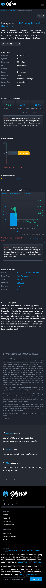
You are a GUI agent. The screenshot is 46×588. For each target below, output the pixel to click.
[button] (39, 16)
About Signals (7, 533)
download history (35, 238)
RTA (18, 289)
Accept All (36, 579)
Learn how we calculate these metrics (24, 125)
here (14, 256)
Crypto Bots (6, 518)
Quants (5, 540)
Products (6, 515)
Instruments (4, 10)
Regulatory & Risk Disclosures (29, 562)
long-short (20, 283)
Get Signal (23, 153)
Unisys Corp (12, 10)
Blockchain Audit (8, 525)
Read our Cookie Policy (28, 574)
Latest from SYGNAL (9, 536)
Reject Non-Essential (14, 579)
